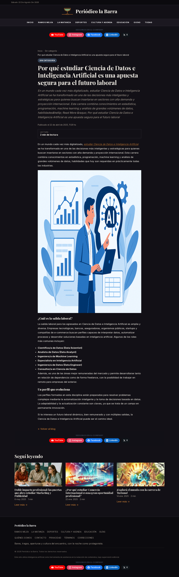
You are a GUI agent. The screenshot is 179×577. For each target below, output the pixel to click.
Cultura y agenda (101, 22)
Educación (123, 22)
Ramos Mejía (45, 22)
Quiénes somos (23, 538)
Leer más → (21, 504)
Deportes (81, 22)
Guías (137, 22)
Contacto (40, 538)
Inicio (30, 22)
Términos (69, 538)
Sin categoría (51, 51)
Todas (148, 22)
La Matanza (64, 22)
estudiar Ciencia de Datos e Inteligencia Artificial (111, 144)
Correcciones (86, 538)
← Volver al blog (46, 428)
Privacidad (55, 538)
